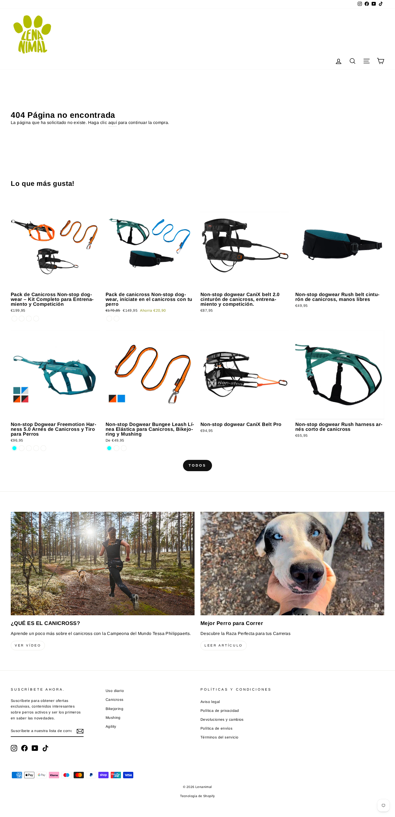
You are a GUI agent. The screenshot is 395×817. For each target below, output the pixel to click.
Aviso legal (210, 702)
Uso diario (115, 691)
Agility (111, 726)
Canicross (115, 700)
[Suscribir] (80, 731)
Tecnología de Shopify (197, 796)
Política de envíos (216, 728)
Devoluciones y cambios (222, 719)
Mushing (113, 718)
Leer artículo (223, 645)
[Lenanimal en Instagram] (14, 748)
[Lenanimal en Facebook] (24, 748)
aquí (112, 122)
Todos (197, 465)
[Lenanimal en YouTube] (35, 748)
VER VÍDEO (28, 645)
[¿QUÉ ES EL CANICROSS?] (103, 563)
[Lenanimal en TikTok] (45, 748)
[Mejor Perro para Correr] (292, 563)
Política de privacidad (219, 711)
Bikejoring (114, 709)
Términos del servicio (219, 737)
